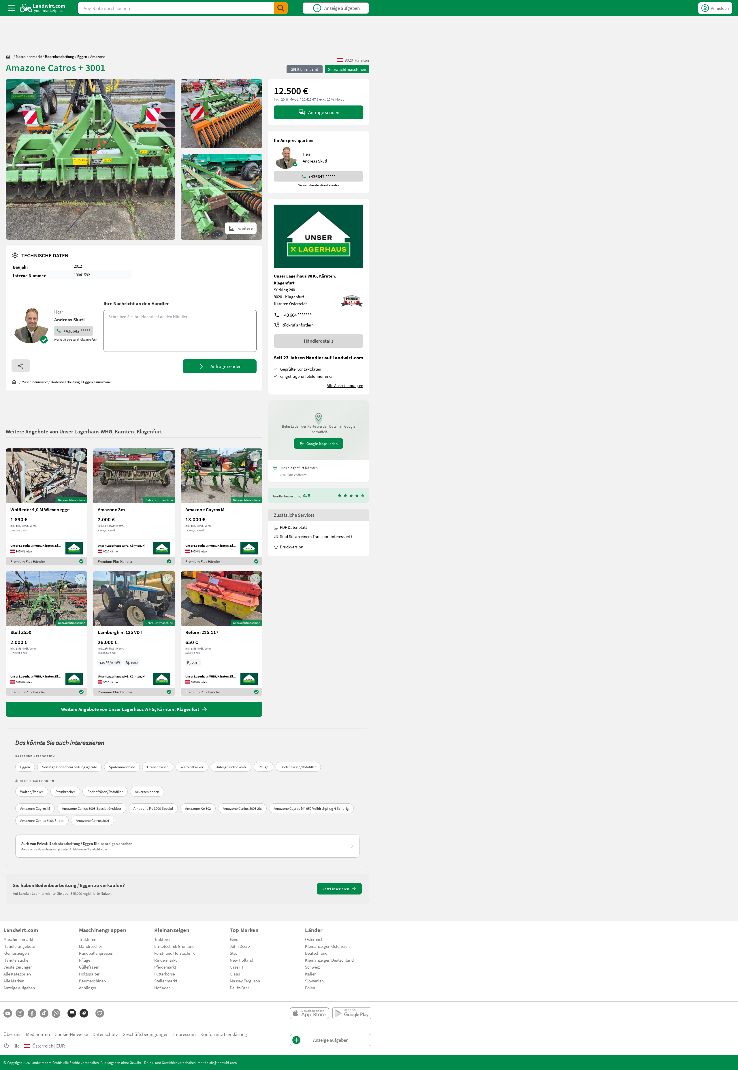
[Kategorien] (71, 1013)
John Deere (240, 946)
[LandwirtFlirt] (99, 1013)
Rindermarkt (165, 960)
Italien (311, 974)
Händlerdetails (319, 340)
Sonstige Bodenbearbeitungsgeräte (69, 766)
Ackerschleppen (147, 791)
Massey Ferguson (245, 981)
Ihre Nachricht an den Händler (136, 303)
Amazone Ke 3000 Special (153, 808)
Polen (310, 987)
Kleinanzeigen (16, 953)
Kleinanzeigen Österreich (327, 946)
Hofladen (162, 987)
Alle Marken (13, 981)
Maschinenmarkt (18, 939)
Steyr (234, 953)
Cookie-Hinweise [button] (71, 1034)
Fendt (235, 939)
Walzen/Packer (192, 766)
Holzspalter (89, 974)
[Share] (21, 365)
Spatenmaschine (122, 766)
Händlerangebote (19, 946)
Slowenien (314, 981)
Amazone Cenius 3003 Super (42, 820)
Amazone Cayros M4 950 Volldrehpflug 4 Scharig (311, 808)
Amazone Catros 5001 (92, 820)
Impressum (184, 1034)
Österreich (314, 939)
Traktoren (87, 939)
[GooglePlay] (351, 1013)
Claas (235, 974)
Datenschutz (105, 1034)
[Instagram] (20, 1013)
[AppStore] (309, 1013)
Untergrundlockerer (231, 766)
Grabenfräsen (157, 766)
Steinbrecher (65, 791)
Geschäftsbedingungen (146, 1034)
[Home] (42, 8)
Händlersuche (15, 960)
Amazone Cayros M (35, 808)
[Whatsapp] (56, 1013)
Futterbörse (164, 974)
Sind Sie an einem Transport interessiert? (316, 536)
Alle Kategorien (17, 974)
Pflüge (263, 766)
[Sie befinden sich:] (9, 56)
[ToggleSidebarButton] (11, 8)
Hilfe (15, 1045)
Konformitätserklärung (223, 1034)
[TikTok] (44, 1013)
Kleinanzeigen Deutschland (329, 960)
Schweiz (312, 967)
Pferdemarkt (165, 967)
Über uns (12, 1034)
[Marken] (84, 1013)
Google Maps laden (322, 443)
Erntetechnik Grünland (174, 946)
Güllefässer (89, 967)
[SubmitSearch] (281, 8)
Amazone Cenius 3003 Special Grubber (91, 808)
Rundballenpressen (96, 953)
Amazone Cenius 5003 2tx (242, 808)
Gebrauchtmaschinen (347, 69)
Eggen (25, 766)
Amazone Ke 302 (198, 808)
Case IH (236, 967)
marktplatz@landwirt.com (217, 1062)
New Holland (241, 960)
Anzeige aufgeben (19, 987)
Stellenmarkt (165, 981)
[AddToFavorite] (253, 89)
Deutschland (316, 953)
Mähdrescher (90, 946)
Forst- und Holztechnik (174, 953)
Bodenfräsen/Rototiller (298, 766)
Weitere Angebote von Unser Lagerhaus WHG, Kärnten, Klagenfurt (84, 431)
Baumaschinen (92, 981)
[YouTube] (7, 1013)
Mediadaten (38, 1034)
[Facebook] (32, 1013)
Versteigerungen (18, 967)
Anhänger (87, 987)
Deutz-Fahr (239, 987)
